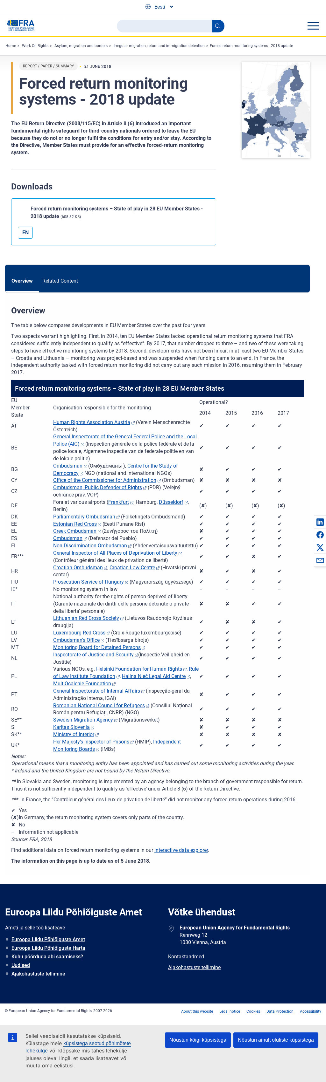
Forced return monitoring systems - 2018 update (251, 46)
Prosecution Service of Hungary (88, 582)
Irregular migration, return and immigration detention (159, 46)
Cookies (253, 1011)
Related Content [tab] (60, 281)
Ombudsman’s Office (76, 640)
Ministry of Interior (73, 734)
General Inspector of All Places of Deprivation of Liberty (115, 553)
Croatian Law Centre (132, 568)
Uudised (20, 965)
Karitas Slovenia (71, 727)
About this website (197, 1011)
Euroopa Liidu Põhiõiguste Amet (48, 939)
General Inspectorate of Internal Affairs (96, 691)
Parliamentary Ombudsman (84, 517)
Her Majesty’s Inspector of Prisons (91, 742)
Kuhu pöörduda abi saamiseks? (47, 957)
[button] (320, 522)
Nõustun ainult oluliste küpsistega (276, 1040)
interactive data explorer (181, 850)
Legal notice (229, 1011)
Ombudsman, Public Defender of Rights (97, 487)
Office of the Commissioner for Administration (104, 480)
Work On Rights (35, 46)
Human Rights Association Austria (91, 422)
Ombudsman (67, 466)
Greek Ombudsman (74, 531)
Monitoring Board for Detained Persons (97, 647)
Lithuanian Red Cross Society (86, 618)
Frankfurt (118, 502)
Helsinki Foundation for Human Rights (139, 669)
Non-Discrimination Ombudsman (90, 546)
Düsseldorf (171, 502)
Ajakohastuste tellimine (38, 974)
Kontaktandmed (186, 957)
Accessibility (310, 1011)
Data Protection (280, 1011)
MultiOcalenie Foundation (82, 684)
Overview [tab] (22, 281)
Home (10, 46)
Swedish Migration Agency (83, 720)
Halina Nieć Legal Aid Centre (154, 676)
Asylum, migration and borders (81, 46)
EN (25, 232)
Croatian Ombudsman (78, 568)
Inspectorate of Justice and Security (93, 655)
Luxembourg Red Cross (79, 633)
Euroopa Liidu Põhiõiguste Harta (48, 948)
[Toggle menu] (313, 25)
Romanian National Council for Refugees (99, 705)
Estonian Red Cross (75, 524)
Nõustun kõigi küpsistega (197, 1040)
